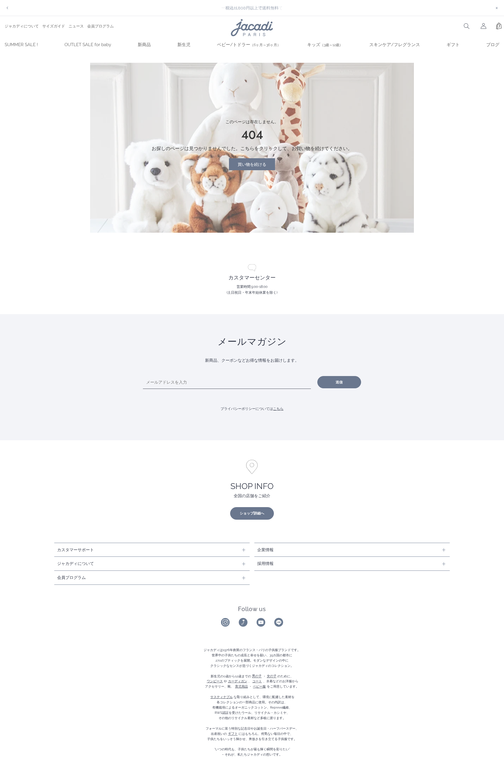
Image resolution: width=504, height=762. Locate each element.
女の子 (271, 676)
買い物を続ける (252, 164)
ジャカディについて (22, 26)
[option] (252, 8)
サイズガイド (53, 26)
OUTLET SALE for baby (87, 44)
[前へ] (7, 8)
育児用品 (241, 686)
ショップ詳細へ (252, 513)
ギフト (453, 44)
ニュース (76, 26)
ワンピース (215, 681)
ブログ (492, 44)
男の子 (257, 676)
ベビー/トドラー (249, 44)
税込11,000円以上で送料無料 (252, 7)
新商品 (144, 44)
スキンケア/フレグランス (394, 44)
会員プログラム (100, 26)
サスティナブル (221, 697)
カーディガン (237, 681)
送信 (339, 382)
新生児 (183, 44)
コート (257, 681)
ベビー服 (259, 686)
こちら (278, 409)
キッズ (325, 44)
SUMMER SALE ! (21, 44)
